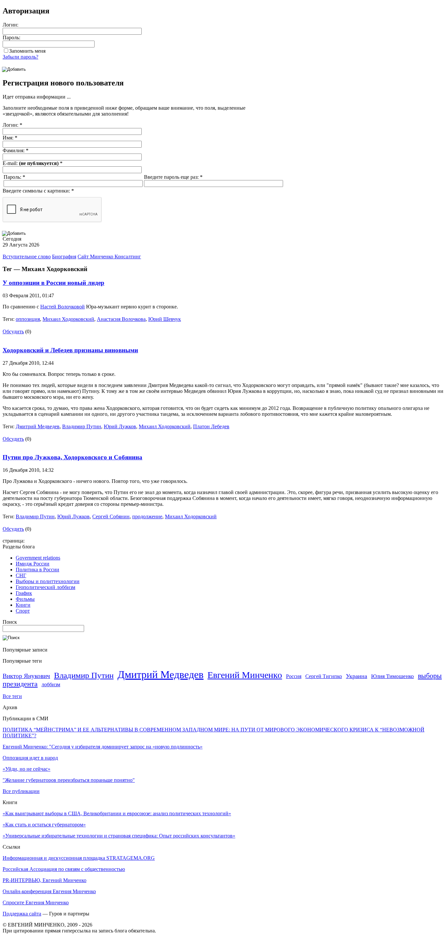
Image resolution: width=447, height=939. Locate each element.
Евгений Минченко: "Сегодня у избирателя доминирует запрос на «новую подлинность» (103, 746)
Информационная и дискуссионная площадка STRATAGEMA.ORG (79, 858)
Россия (293, 676)
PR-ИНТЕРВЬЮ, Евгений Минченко (44, 880)
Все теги (12, 696)
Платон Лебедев (211, 426)
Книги (23, 605)
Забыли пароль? (20, 57)
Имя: (10, 137)
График (24, 593)
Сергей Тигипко (323, 676)
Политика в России (37, 569)
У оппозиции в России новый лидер (53, 282)
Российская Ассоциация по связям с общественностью (64, 869)
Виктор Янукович (26, 675)
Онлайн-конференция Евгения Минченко (49, 891)
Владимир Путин (81, 426)
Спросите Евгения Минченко (36, 902)
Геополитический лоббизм (45, 587)
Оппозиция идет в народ (30, 758)
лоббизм (51, 684)
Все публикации (21, 791)
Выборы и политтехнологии (48, 581)
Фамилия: (15, 150)
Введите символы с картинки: (38, 190)
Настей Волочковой (62, 306)
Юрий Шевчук (164, 319)
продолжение (147, 516)
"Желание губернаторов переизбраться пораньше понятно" (69, 780)
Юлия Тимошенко (392, 676)
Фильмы (25, 599)
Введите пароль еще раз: (173, 177)
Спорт (23, 611)
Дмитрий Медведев (38, 426)
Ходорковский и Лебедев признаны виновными (70, 350)
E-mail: (33, 163)
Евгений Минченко (244, 675)
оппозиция (28, 319)
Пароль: (11, 37)
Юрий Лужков (120, 426)
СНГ (21, 575)
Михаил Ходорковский (68, 319)
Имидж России (32, 563)
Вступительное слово (27, 256)
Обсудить (13, 331)
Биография (64, 256)
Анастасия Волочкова (121, 319)
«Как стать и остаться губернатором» (44, 824)
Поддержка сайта (22, 913)
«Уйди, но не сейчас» (26, 769)
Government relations (38, 558)
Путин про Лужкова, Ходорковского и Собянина (72, 457)
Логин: (10, 25)
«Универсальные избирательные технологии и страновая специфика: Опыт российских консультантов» (119, 835)
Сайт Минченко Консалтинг (109, 256)
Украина (356, 676)
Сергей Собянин (111, 516)
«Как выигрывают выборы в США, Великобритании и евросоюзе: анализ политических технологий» (117, 813)
